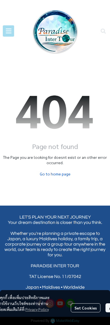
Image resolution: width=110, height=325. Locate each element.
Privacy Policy (37, 309)
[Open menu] (8, 31)
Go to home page (55, 173)
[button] (103, 31)
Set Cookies (85, 307)
